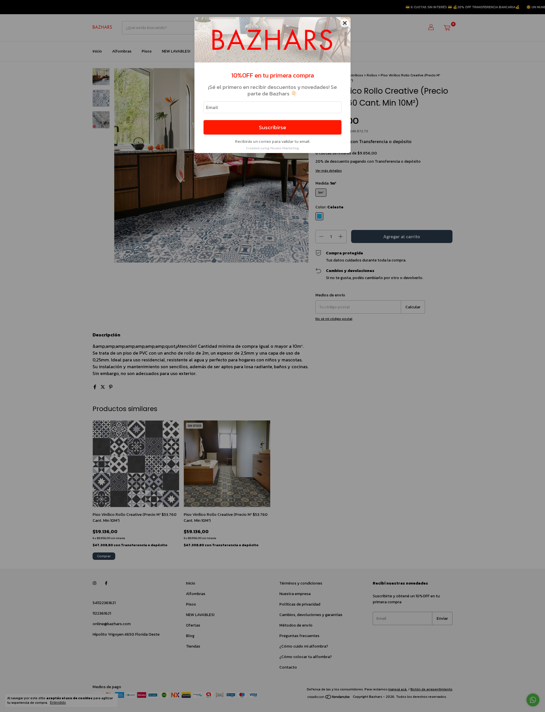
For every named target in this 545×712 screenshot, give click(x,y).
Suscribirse (272, 127)
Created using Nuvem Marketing (272, 148)
